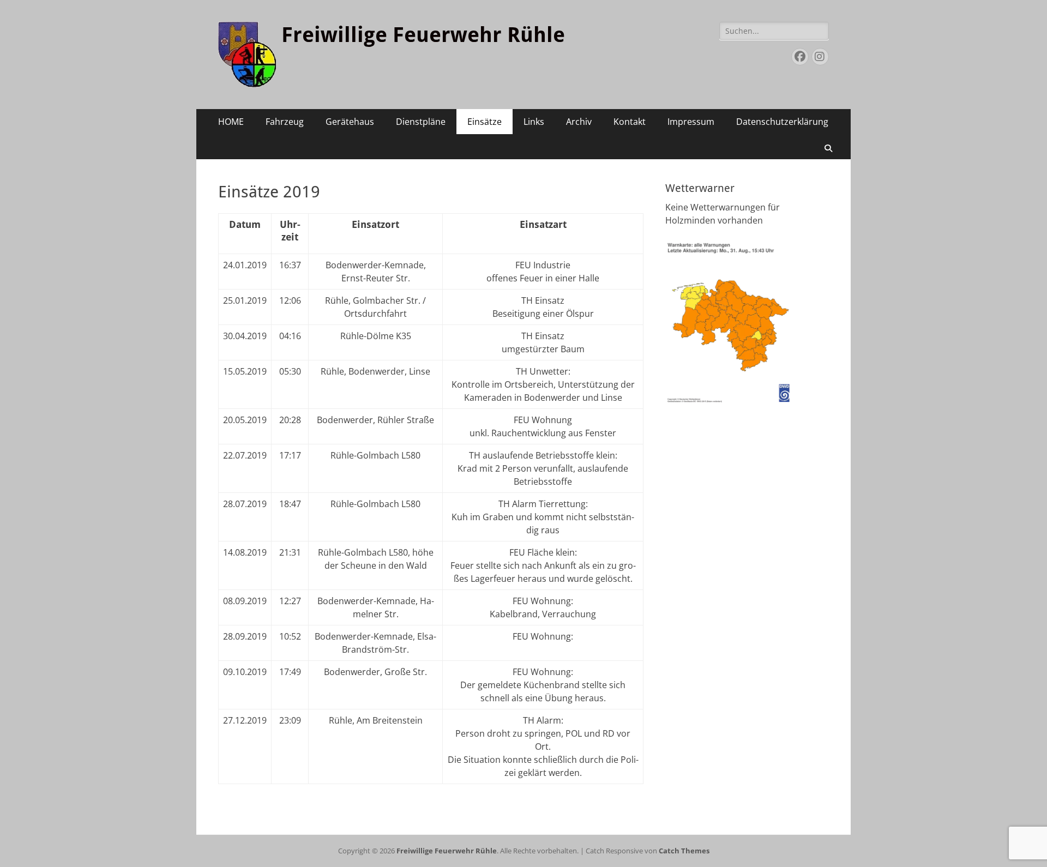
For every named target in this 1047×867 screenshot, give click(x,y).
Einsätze (484, 122)
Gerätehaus (350, 122)
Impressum (690, 122)
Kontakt (629, 122)
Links (534, 122)
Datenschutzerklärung (782, 122)
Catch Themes (684, 851)
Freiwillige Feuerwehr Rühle (423, 35)
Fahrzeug (285, 122)
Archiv (579, 122)
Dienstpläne (421, 122)
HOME (231, 122)
